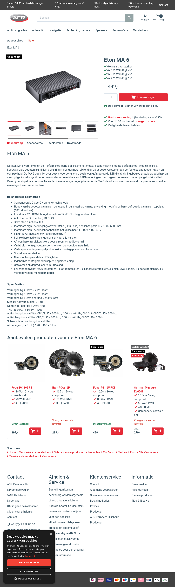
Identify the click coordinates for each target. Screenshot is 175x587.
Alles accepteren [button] (28, 562)
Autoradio (38, 30)
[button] (29, 578)
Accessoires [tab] (35, 143)
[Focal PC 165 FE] (26, 363)
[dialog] (29, 557)
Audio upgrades (17, 30)
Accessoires (15, 40)
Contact (163, 5)
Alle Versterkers (148, 452)
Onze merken (139, 484)
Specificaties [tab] (55, 143)
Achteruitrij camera (78, 30)
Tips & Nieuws (140, 500)
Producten (93, 452)
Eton (132, 452)
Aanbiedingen (140, 489)
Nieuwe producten (73, 452)
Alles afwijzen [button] (29, 571)
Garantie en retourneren (104, 495)
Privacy (94, 506)
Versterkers (140, 30)
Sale (31, 40)
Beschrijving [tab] (15, 143)
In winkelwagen (146, 97)
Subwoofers (120, 30)
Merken (122, 452)
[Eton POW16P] (67, 363)
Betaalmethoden (100, 500)
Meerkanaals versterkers (23, 456)
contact (76, 544)
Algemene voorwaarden (104, 489)
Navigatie (55, 30)
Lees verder (31, 556)
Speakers (101, 30)
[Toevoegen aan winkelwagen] (35, 431)
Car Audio (108, 452)
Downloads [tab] (74, 143)
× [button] (51, 534)
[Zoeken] (129, 18)
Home (12, 452)
